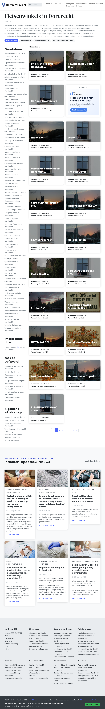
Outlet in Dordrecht (12, 235)
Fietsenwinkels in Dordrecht (11, 187)
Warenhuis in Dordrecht (14, 307)
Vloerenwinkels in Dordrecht (11, 303)
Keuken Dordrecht (36, 665)
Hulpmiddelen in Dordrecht (15, 192)
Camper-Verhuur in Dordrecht (12, 153)
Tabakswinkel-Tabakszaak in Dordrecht (15, 280)
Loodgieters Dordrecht (63, 649)
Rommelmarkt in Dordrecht (11, 251)
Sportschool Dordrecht (38, 678)
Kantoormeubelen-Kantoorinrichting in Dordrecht (12, 201)
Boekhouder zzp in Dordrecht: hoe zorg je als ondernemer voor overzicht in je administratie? (18, 573)
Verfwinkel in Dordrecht (14, 299)
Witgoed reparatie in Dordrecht (13, 329)
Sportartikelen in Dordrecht (11, 263)
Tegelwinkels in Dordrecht (15, 284)
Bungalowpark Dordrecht (88, 654)
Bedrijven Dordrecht (70, 5)
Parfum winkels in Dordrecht (11, 239)
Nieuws (92, 4)
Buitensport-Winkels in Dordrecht (14, 142)
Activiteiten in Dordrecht (14, 420)
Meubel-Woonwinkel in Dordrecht (14, 231)
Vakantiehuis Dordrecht (88, 651)
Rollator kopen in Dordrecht (11, 245)
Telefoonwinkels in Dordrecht (12, 288)
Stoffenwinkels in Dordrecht (11, 268)
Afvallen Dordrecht (37, 646)
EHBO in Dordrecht (12, 183)
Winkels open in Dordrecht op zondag (15, 430)
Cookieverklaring (11, 643)
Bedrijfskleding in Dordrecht (11, 89)
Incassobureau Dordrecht (88, 673)
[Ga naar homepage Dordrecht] (13, 5)
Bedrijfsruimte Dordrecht (88, 675)
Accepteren (92, 704)
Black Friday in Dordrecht (15, 103)
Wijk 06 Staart (26, 40)
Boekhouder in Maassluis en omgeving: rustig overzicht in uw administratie (85, 568)
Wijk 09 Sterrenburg (42, 40)
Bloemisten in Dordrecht (14, 117)
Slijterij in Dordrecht (12, 259)
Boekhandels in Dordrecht (15, 120)
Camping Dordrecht (86, 646)
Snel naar (46, 4)
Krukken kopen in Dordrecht (11, 219)
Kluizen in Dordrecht (13, 207)
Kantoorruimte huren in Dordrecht (14, 367)
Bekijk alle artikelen (91, 461)
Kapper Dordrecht (36, 641)
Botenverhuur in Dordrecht (15, 134)
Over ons (8, 641)
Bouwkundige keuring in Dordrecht (14, 387)
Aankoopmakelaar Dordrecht (12, 399)
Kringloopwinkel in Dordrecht (12, 214)
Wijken (61, 4)
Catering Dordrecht (62, 636)
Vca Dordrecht (35, 667)
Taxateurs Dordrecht (13, 670)
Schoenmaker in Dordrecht (16, 255)
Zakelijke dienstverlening (85, 561)
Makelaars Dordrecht (13, 678)
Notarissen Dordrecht (13, 667)
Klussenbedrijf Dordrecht (15, 665)
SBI (56, 4)
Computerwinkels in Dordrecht (13, 170)
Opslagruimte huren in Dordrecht (13, 376)
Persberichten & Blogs (81, 5)
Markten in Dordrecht (13, 434)
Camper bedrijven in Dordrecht (13, 147)
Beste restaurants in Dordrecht (13, 424)
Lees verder (13, 535)
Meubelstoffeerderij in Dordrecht (13, 225)
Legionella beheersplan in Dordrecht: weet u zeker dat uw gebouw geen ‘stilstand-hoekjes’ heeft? (52, 501)
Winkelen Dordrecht (86, 633)
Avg (6, 646)
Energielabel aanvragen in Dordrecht (15, 382)
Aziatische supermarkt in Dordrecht (15, 78)
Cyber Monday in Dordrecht (11, 176)
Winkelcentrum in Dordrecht (12, 320)
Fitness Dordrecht (12, 441)
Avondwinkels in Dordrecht (15, 74)
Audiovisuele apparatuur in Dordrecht (15, 69)
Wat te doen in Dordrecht (15, 417)
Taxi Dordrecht (35, 638)
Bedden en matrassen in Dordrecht (14, 84)
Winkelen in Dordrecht (14, 325)
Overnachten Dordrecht (88, 649)
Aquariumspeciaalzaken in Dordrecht (15, 64)
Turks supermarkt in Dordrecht (13, 294)
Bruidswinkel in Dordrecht (15, 138)
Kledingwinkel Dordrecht (39, 670)
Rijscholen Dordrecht (37, 633)
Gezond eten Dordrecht (39, 649)
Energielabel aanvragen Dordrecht (14, 393)
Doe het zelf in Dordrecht (15, 180)
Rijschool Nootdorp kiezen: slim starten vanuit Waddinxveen (83, 499)
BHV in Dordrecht (11, 100)
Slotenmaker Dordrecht (63, 683)
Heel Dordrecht (11, 40)
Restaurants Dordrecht (63, 633)
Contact (99, 4)
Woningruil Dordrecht (87, 665)
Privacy (7, 649)
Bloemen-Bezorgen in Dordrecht (13, 107)
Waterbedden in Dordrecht (16, 311)
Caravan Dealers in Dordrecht (12, 159)
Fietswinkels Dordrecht (38, 636)
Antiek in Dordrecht (12, 59)
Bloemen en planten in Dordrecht (14, 112)
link (18, 347)
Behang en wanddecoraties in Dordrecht (16, 95)
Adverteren (9, 638)
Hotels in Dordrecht (12, 437)
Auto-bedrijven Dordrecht (64, 665)
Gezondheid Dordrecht (38, 643)
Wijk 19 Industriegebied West (63, 40)
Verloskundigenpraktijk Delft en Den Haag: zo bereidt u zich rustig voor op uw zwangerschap (19, 501)
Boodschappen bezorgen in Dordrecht (15, 130)
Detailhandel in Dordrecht (15, 53)
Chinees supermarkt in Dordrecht (14, 164)
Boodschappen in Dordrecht (12, 124)
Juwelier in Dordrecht (13, 195)
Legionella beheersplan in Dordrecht (51, 569)
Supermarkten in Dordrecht (11, 274)
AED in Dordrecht (11, 56)
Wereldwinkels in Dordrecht (11, 315)
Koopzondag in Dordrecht (15, 210)
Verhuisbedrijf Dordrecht (64, 657)
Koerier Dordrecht (12, 372)
